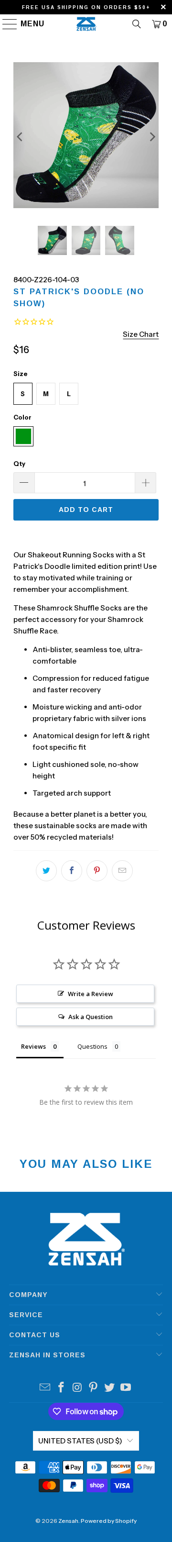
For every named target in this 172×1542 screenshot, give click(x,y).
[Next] (151, 136)
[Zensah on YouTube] (125, 1388)
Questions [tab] (92, 1046)
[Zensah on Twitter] (110, 1388)
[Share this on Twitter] (46, 870)
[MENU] (5, 23)
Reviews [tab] (33, 1046)
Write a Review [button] (90, 993)
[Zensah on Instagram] (77, 1388)
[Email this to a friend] (122, 870)
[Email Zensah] (45, 1388)
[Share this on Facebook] (71, 870)
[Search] (137, 23)
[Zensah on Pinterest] (93, 1388)
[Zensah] (86, 23)
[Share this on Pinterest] (97, 870)
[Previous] (20, 136)
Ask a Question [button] (90, 1016)
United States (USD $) (80, 1440)
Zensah (68, 1520)
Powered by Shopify (109, 1520)
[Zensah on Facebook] (61, 1388)
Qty (19, 463)
